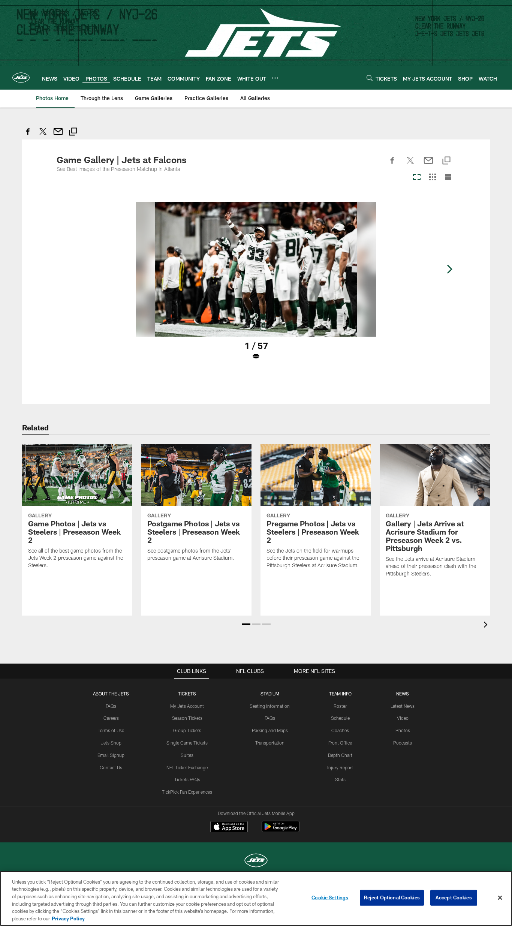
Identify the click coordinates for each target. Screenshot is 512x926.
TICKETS (187, 693)
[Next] (449, 269)
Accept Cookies (454, 898)
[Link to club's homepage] (21, 78)
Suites (187, 755)
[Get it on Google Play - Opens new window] (280, 830)
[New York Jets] (256, 861)
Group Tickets (187, 730)
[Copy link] (73, 132)
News (402, 693)
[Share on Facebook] (28, 135)
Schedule (340, 718)
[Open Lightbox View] (256, 286)
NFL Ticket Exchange (187, 767)
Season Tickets (187, 718)
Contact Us (111, 767)
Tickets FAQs (187, 779)
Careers (111, 718)
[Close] (500, 898)
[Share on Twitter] (43, 135)
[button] (246, 624)
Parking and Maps (270, 730)
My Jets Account (187, 706)
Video (403, 718)
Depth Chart (340, 755)
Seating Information (270, 706)
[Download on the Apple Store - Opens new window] (229, 827)
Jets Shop (111, 742)
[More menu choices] (275, 78)
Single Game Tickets (187, 742)
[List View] (447, 177)
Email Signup (110, 755)
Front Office (340, 742)
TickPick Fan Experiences (187, 791)
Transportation (269, 742)
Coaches (340, 730)
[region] (256, 898)
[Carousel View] (416, 177)
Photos (402, 730)
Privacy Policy (68, 918)
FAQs (111, 706)
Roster (340, 706)
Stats (340, 779)
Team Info (340, 693)
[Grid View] (432, 177)
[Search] (370, 78)
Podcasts (402, 742)
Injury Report (340, 767)
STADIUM (269, 693)
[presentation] (487, 625)
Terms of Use (111, 730)
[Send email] (58, 135)
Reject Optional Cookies (392, 898)
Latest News (403, 706)
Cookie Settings (329, 898)
